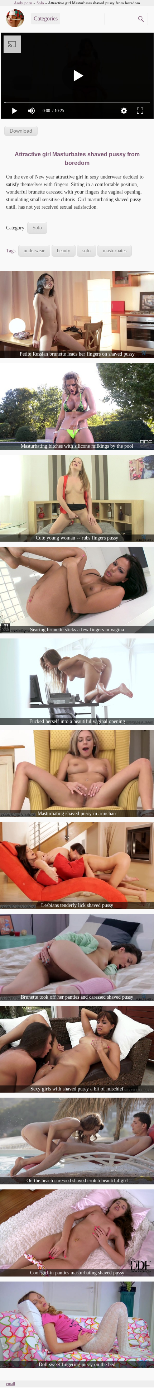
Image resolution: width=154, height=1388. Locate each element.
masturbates (114, 250)
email (10, 1383)
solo (86, 250)
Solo (37, 227)
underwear (34, 250)
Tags (10, 250)
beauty (63, 250)
